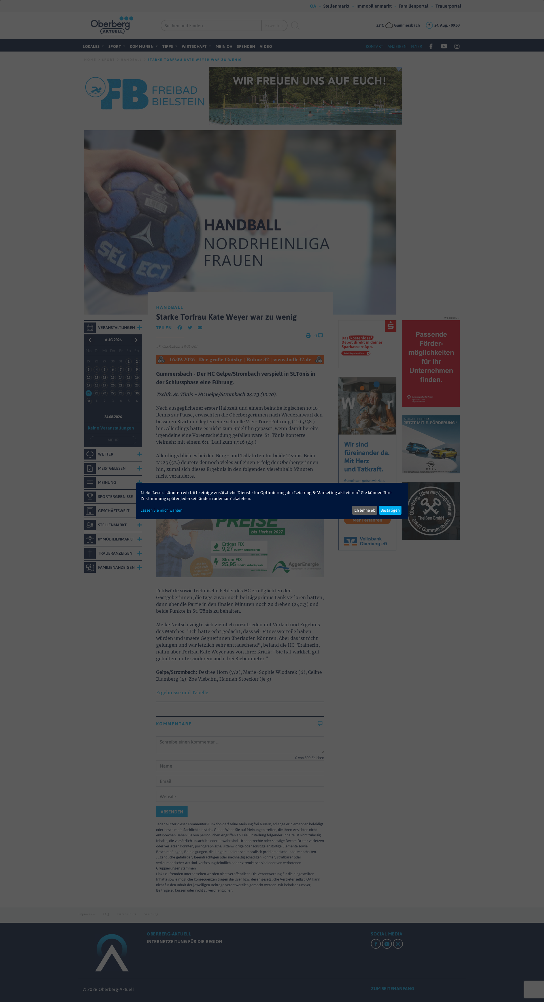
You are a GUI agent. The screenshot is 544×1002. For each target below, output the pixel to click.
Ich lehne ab (364, 510)
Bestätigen (390, 510)
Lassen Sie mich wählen (161, 510)
